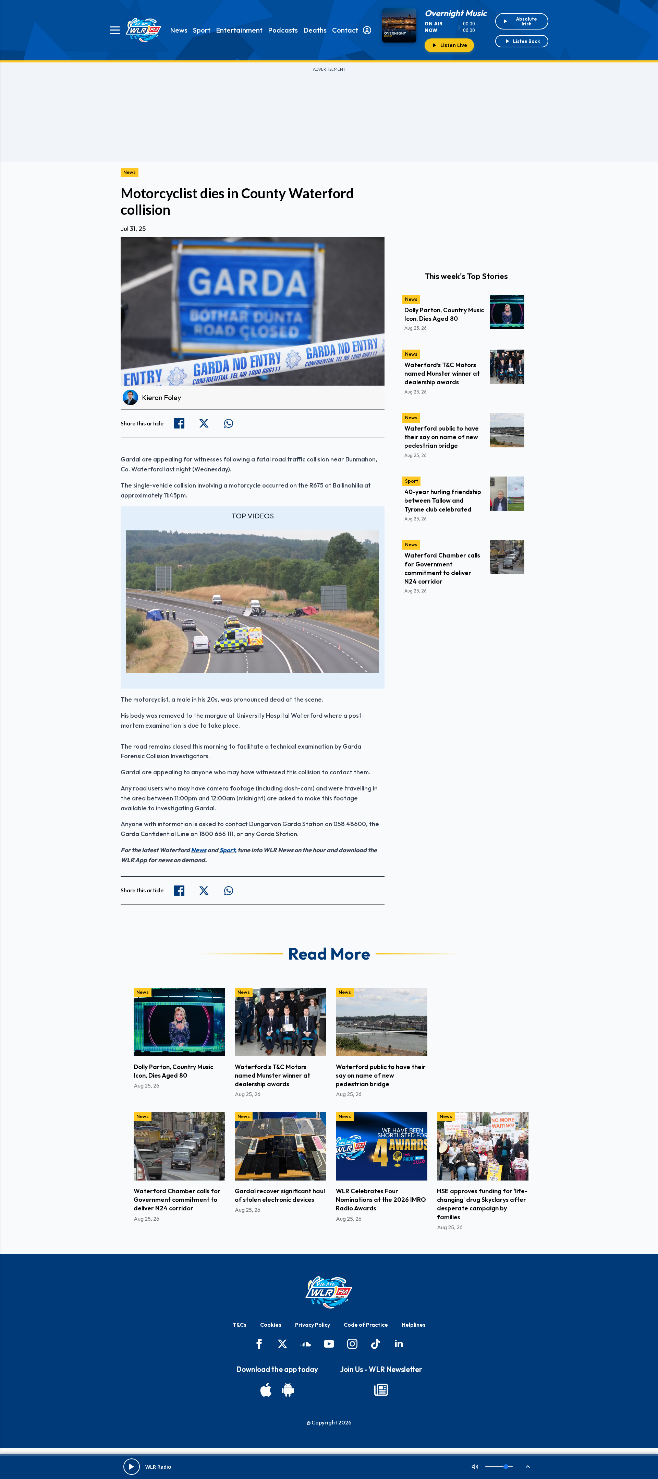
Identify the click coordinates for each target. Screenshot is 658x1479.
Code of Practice (366, 1324)
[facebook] (259, 1343)
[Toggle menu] (115, 30)
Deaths (315, 30)
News (178, 30)
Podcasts (283, 30)
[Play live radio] (131, 1466)
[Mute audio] (475, 1466)
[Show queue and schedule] (528, 1467)
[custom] (305, 1343)
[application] (252, 601)
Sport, (227, 850)
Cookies (270, 1324)
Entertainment (239, 30)
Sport (201, 30)
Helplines (414, 1324)
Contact (345, 30)
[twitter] (282, 1343)
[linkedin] (399, 1343)
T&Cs (239, 1324)
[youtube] (329, 1343)
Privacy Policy (312, 1324)
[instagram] (352, 1343)
